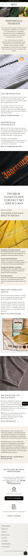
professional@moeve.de (14, 483)
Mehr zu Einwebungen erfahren (11, 146)
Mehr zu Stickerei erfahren (10, 115)
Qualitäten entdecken (8, 421)
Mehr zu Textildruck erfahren (11, 313)
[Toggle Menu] (3, 5)
